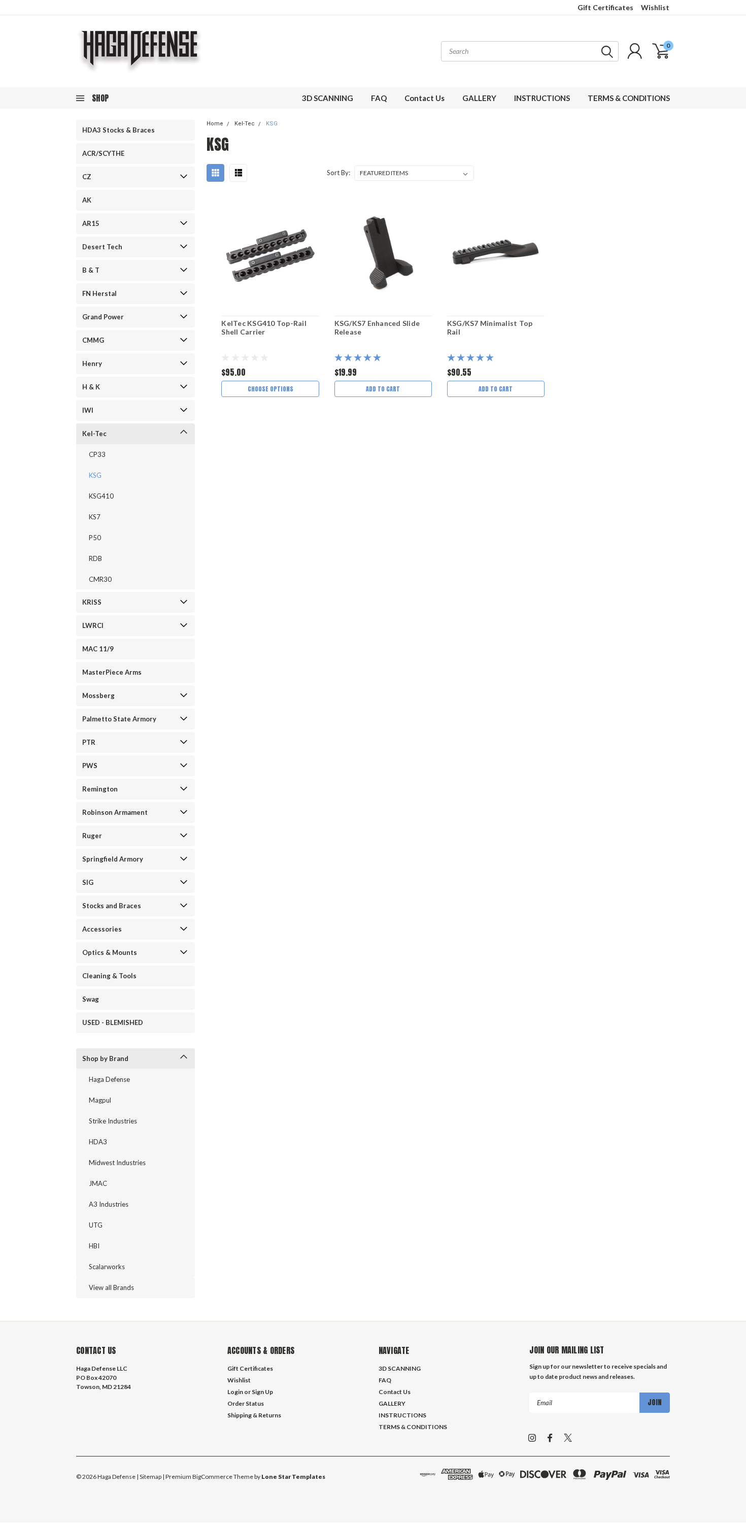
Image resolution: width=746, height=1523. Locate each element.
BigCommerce (212, 1476)
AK (86, 200)
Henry (92, 363)
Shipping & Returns (254, 1415)
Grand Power (103, 317)
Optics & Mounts (109, 952)
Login (235, 1392)
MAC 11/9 (98, 649)
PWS (89, 766)
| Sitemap (149, 1476)
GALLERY (479, 98)
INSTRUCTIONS (542, 98)
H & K (91, 387)
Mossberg (98, 695)
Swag (90, 999)
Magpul (100, 1100)
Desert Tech (102, 247)
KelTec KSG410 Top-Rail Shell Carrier (264, 328)
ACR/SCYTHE (103, 153)
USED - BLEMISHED (112, 1022)
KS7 (94, 517)
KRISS (91, 602)
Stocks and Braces (111, 906)
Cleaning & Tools (109, 976)
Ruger (92, 836)
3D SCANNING (327, 98)
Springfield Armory (112, 859)
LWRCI (93, 625)
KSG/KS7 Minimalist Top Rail (490, 328)
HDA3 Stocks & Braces (118, 130)
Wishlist (655, 7)
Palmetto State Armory (119, 719)
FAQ (379, 98)
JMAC (98, 1183)
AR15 (90, 223)
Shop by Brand (105, 1058)
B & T (90, 270)
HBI (94, 1246)
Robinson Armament (115, 812)
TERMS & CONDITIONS (629, 98)
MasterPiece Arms (112, 672)
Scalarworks (107, 1267)
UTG (96, 1225)
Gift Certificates (605, 7)
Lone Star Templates (293, 1476)
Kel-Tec (94, 433)
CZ (86, 177)
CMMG (93, 340)
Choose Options (270, 388)
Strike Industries (113, 1121)
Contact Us (424, 98)
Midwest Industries (117, 1162)
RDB (95, 558)
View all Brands (111, 1287)
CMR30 (100, 579)
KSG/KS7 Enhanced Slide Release (377, 328)
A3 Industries (108, 1204)
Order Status (245, 1403)
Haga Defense (109, 1079)
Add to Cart (383, 388)
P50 (95, 538)
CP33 (97, 454)
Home (215, 123)
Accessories (102, 929)
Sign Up (262, 1392)
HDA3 (98, 1142)
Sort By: (338, 173)
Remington (100, 789)
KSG (95, 475)
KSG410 (101, 496)
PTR (88, 742)
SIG (87, 882)
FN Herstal (99, 293)
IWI (87, 410)
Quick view (270, 252)
